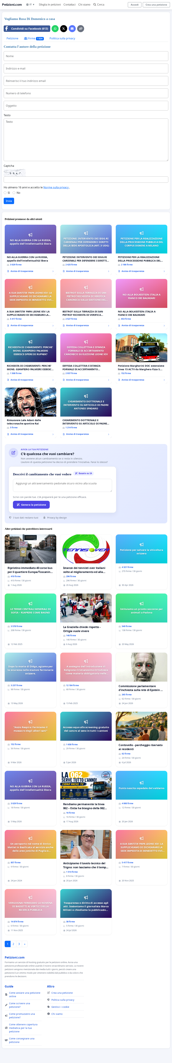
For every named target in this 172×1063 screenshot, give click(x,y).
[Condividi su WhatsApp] (55, 28)
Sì (9, 193)
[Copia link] (80, 28)
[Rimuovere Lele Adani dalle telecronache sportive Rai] (30, 413)
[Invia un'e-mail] (72, 28)
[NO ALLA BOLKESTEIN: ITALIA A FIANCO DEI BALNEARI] (141, 304)
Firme (34, 38)
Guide (9, 986)
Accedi (135, 4)
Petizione (12, 38)
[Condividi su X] (63, 28)
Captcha (9, 166)
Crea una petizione (156, 4)
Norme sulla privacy (56, 187)
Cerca (100, 4)
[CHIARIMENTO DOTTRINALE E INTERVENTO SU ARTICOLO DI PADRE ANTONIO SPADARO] (86, 413)
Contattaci (69, 4)
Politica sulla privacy (62, 38)
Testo (7, 115)
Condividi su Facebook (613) (29, 28)
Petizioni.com (12, 4)
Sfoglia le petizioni (50, 4)
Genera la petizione (33, 504)
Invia (9, 201)
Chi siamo (84, 4)
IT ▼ (32, 4)
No (18, 193)
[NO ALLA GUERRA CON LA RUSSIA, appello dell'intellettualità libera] (30, 250)
